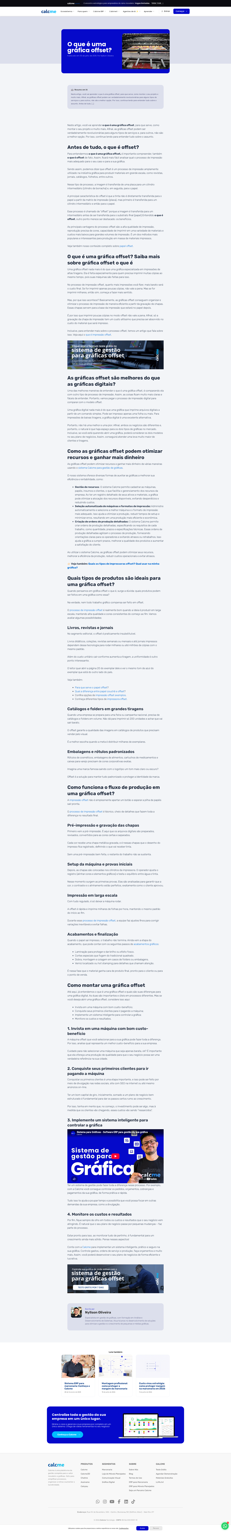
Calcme (86, 1246)
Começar (180, 11)
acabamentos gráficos (146, 944)
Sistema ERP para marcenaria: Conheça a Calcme (77, 1386)
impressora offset (117, 698)
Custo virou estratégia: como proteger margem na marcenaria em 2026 (152, 1386)
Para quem (83, 11)
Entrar (167, 11)
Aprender (148, 11)
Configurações (123, 1528)
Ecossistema (66, 11)
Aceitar (142, 1528)
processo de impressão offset (86, 610)
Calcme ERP (98, 11)
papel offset (126, 245)
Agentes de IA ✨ (130, 11)
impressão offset (79, 799)
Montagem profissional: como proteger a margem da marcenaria (115, 1386)
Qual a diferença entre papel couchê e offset (99, 691)
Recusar (156, 1528)
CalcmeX (113, 11)
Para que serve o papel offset (91, 687)
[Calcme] (48, 11)
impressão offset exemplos (111, 695)
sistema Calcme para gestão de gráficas (100, 467)
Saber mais (156, 3)
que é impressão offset (98, 334)
